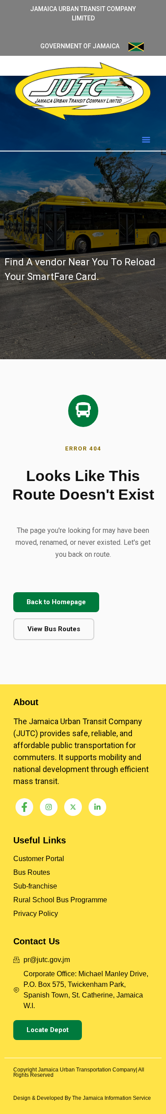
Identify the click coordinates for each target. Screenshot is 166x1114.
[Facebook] (24, 807)
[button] (146, 139)
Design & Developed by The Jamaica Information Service (82, 1098)
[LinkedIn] (97, 807)
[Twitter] (73, 807)
